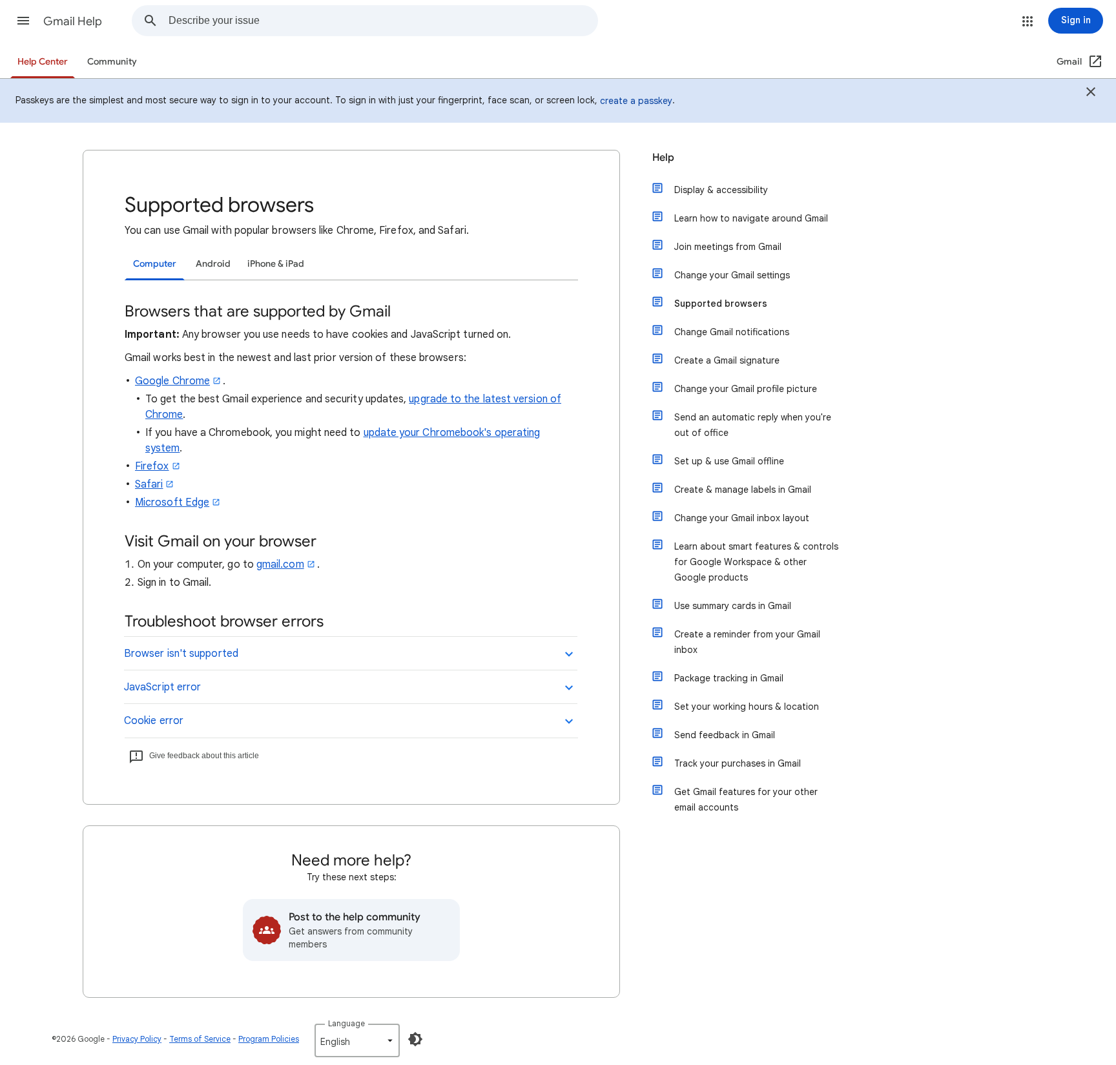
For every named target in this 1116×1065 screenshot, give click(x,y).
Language (346, 1023)
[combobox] (383, 21)
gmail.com (280, 564)
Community (112, 61)
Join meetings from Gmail (727, 247)
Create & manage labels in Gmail (742, 489)
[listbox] (357, 1040)
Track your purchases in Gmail (737, 763)
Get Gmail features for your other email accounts (746, 799)
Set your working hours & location (746, 706)
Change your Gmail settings (732, 275)
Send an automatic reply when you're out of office (752, 425)
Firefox (152, 466)
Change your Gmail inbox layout (741, 518)
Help (663, 157)
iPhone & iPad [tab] (275, 263)
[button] (23, 20)
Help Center (42, 61)
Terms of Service (200, 1039)
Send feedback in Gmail (724, 735)
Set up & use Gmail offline (729, 461)
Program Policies (268, 1039)
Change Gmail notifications (731, 332)
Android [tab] (213, 263)
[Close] (1091, 93)
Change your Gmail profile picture (745, 389)
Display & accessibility (721, 190)
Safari (149, 484)
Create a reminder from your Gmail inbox (747, 642)
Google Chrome (172, 381)
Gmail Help (72, 21)
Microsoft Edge (172, 502)
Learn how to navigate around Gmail (751, 218)
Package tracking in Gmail (728, 678)
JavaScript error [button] (162, 687)
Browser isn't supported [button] (181, 653)
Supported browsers (720, 303)
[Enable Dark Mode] (415, 1039)
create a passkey (636, 101)
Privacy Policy (136, 1039)
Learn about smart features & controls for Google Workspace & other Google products (756, 562)
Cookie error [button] (153, 720)
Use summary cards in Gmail (732, 606)
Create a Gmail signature (727, 360)
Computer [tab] (154, 263)
